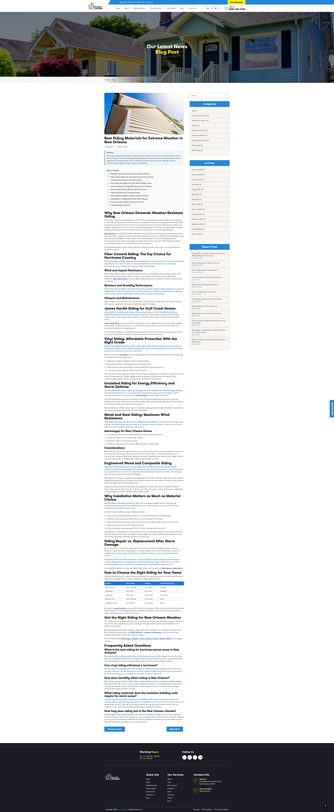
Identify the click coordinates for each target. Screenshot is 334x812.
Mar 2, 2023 (122, 147)
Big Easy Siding (109, 234)
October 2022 (197, 229)
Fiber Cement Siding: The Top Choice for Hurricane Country (132, 177)
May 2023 (195, 194)
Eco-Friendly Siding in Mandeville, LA (205, 270)
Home (118, 8)
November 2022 (197, 224)
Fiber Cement (172, 785)
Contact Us (192, 8)
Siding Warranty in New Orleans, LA (204, 306)
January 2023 (197, 214)
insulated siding (141, 395)
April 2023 (195, 199)
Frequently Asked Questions (120, 205)
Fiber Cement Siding (199, 116)
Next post (174, 729)
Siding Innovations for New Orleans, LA (205, 263)
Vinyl (169, 782)
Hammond (149, 639)
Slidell (168, 639)
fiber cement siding (120, 279)
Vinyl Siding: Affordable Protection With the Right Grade (131, 183)
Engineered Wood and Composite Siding (125, 193)
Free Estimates (236, 2)
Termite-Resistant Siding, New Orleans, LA (207, 277)
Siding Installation (198, 135)
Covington (135, 639)
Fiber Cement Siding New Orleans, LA (205, 285)
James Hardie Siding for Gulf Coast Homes (126, 180)
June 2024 (195, 185)
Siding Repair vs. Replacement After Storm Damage (129, 199)
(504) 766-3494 (237, 9)
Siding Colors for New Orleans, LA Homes (206, 313)
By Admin (110, 147)
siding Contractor (198, 130)
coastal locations (120, 608)
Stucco (169, 798)
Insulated (170, 788)
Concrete (170, 795)
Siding (194, 125)
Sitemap (196, 809)
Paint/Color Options (199, 121)
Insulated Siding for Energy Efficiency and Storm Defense (131, 186)
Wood (169, 779)
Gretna (142, 639)
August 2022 (196, 234)
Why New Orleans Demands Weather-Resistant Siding (130, 174)
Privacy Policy (207, 809)
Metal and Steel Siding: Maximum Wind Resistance (129, 189)
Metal (169, 792)
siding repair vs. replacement (171, 568)
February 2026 (197, 170)
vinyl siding (123, 355)
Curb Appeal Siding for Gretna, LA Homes (207, 299)
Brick (169, 801)
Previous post (114, 729)
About (127, 8)
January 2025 (197, 180)
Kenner (156, 639)
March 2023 (196, 204)
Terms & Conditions (221, 809)
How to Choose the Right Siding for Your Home (127, 202)
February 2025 (197, 175)
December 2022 (197, 219)
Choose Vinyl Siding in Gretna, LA (204, 292)
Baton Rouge (125, 639)
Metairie (162, 639)
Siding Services (139, 8)
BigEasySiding (122, 809)
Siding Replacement (199, 140)
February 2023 (197, 209)
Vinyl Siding (196, 150)
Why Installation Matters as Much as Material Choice (130, 196)
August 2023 (196, 189)
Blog (181, 8)
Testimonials (171, 8)
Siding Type (196, 145)
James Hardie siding (111, 323)
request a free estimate (152, 632)
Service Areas (155, 8)
